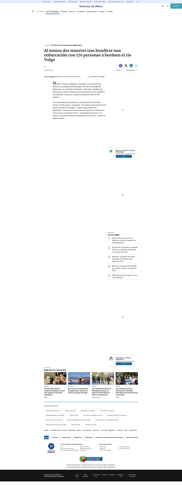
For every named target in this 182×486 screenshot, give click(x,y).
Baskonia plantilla (53, 411)
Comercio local (91, 424)
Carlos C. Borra (96, 397)
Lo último (113, 234)
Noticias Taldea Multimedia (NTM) (69, 450)
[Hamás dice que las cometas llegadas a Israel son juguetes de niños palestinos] (55, 378)
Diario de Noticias (85, 447)
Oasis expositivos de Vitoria (56, 424)
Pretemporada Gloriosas (55, 415)
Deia (61, 447)
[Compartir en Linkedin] (131, 66)
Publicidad (88, 437)
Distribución (103, 447)
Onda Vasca (83, 450)
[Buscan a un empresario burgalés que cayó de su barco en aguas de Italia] (79, 378)
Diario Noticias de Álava (66, 448)
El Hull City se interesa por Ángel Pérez (66, 45)
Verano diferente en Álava (117, 415)
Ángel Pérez (74, 415)
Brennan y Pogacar (88, 411)
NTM (45, 397)
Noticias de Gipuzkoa (85, 448)
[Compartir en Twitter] (126, 66)
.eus (46, 437)
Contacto (55, 437)
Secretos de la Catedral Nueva (106, 420)
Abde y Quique (70, 411)
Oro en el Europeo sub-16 (93, 415)
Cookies (104, 474)
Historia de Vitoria (107, 411)
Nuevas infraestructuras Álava (78, 420)
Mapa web (102, 448)
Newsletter (78, 437)
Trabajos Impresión (124, 447)
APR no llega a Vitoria (54, 420)
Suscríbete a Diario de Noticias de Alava (109, 437)
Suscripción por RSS (124, 448)
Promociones (66, 437)
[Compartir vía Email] (136, 66)
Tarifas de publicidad (105, 450)
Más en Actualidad (55, 370)
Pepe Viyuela (75, 424)
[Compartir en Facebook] (120, 66)
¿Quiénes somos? (132, 437)
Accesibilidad (111, 474)
